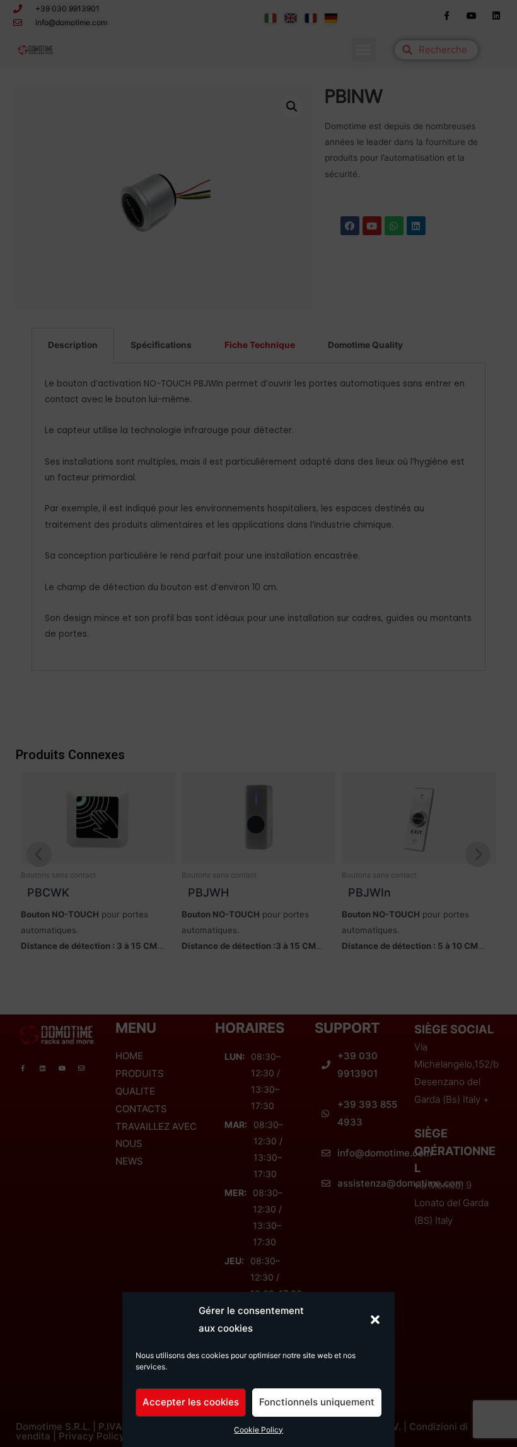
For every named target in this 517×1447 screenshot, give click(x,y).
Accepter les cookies (190, 1402)
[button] (375, 1319)
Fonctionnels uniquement (317, 1402)
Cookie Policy (258, 1429)
